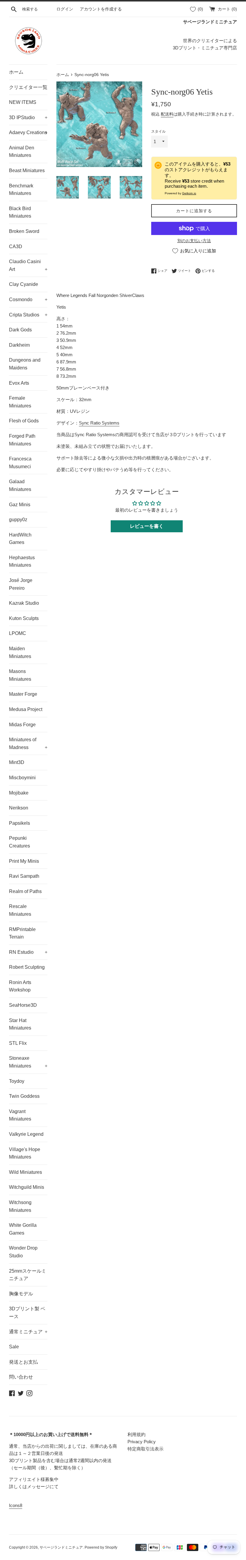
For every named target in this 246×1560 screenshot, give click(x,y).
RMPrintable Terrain (22, 933)
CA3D (15, 246)
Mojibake (18, 792)
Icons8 (15, 1505)
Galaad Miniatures (20, 485)
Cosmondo (28, 299)
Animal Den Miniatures (21, 151)
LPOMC (17, 633)
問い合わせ (21, 1376)
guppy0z (18, 519)
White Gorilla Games (23, 1229)
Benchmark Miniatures (21, 189)
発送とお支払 (23, 1362)
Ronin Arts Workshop (20, 986)
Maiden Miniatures (20, 652)
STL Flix (18, 1043)
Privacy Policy (142, 1441)
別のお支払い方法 (194, 240)
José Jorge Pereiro (20, 584)
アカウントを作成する (101, 9)
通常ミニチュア (28, 1331)
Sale (14, 1346)
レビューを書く (147, 526)
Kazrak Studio (24, 603)
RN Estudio (28, 952)
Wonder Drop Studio (23, 1251)
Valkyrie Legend (26, 1134)
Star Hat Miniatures (20, 1024)
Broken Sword (24, 231)
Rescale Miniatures (20, 910)
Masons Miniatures (20, 675)
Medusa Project (25, 709)
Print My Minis (24, 861)
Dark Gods (20, 329)
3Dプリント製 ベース (27, 1312)
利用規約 (137, 1434)
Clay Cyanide (23, 284)
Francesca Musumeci (20, 462)
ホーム (16, 72)
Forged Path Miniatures (22, 439)
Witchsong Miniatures (20, 1206)
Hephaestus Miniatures (22, 561)
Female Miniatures (20, 401)
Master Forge (23, 694)
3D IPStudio (28, 117)
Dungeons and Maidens (24, 363)
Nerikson (18, 807)
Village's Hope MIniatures (24, 1153)
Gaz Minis (19, 504)
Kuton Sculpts (24, 618)
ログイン (64, 9)
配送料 (167, 114)
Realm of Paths (25, 891)
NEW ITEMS (22, 102)
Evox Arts (19, 383)
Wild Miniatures (25, 1172)
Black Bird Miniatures (20, 212)
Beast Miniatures (27, 170)
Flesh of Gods (24, 420)
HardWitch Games (20, 538)
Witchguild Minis (26, 1187)
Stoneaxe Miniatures (28, 1062)
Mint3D (16, 762)
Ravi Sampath (24, 876)
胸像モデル (21, 1293)
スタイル (158, 131)
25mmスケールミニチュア (27, 1274)
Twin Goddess (24, 1096)
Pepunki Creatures (19, 842)
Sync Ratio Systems (99, 422)
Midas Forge (22, 724)
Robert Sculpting (27, 967)
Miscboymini (22, 777)
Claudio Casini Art (28, 265)
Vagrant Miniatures (20, 1115)
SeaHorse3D (23, 1005)
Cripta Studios (28, 314)
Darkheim (19, 345)
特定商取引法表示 (146, 1448)
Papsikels (19, 823)
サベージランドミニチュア (61, 1547)
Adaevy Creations (28, 132)
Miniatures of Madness (28, 743)
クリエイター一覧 (28, 87)
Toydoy (16, 1081)
